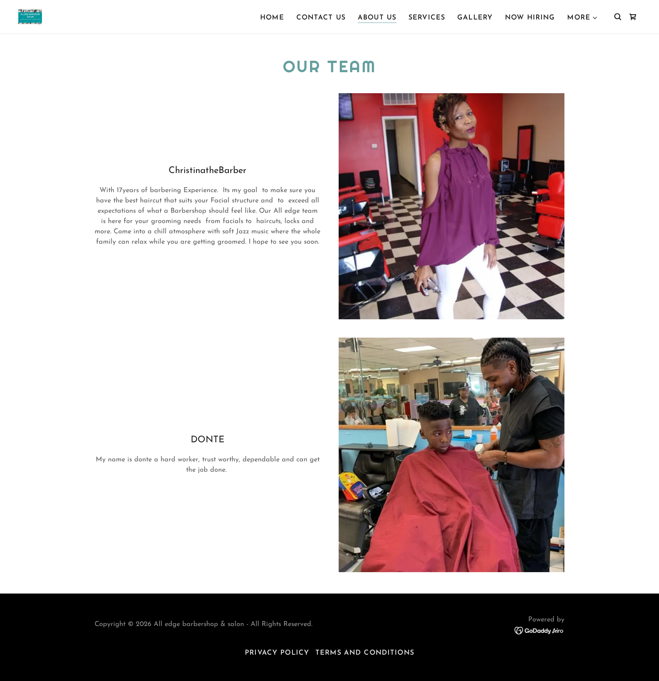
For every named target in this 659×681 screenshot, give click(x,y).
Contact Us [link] (321, 18)
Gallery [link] (475, 18)
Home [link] (272, 18)
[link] (30, 16)
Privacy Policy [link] (277, 653)
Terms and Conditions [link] (364, 653)
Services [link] (426, 18)
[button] (582, 18)
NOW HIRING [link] (530, 18)
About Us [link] (377, 18)
